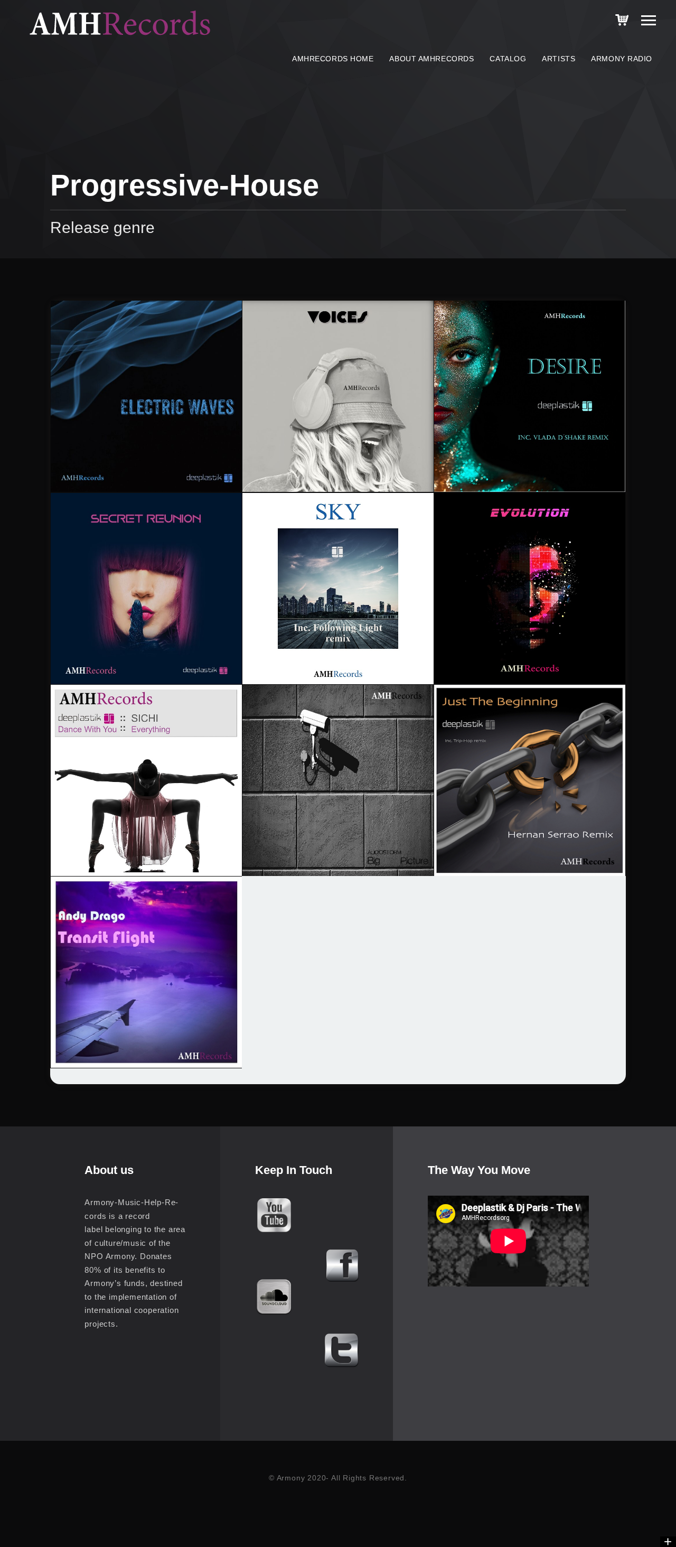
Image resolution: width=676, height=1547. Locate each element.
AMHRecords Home (332, 58)
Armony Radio (621, 58)
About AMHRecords (431, 58)
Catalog (508, 58)
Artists (558, 58)
